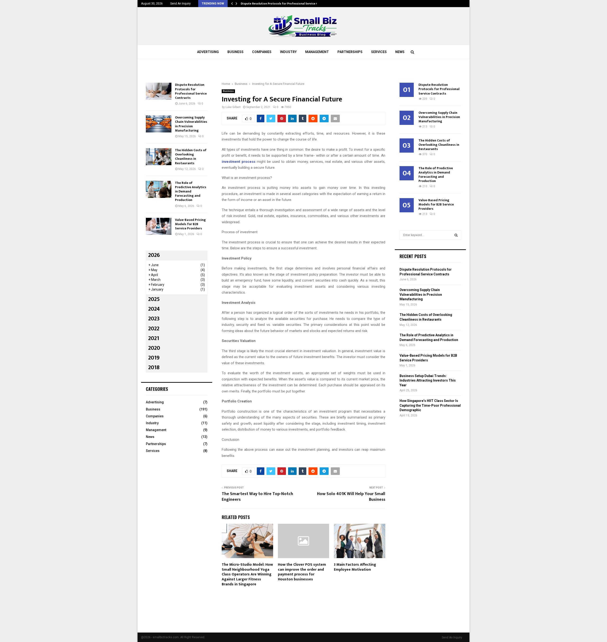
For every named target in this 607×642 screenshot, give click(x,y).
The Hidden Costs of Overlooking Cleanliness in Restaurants (191, 156)
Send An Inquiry (180, 3)
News (400, 52)
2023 (154, 318)
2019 (154, 358)
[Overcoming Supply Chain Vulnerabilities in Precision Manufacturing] (158, 123)
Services (379, 52)
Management (317, 52)
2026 (154, 255)
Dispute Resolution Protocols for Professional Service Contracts (285, 3)
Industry (288, 52)
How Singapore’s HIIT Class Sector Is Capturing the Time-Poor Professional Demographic (430, 405)
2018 (154, 367)
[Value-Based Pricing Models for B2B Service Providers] (158, 226)
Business (235, 52)
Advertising (208, 52)
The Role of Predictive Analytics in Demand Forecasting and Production (190, 191)
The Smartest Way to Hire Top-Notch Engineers (257, 496)
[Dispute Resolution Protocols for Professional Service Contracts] (158, 91)
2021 (153, 338)
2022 (153, 328)
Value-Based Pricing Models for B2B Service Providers (190, 224)
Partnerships (350, 52)
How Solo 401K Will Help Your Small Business (351, 496)
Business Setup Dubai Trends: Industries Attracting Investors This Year (428, 380)
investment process (238, 161)
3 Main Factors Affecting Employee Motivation (355, 567)
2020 (154, 348)
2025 (154, 299)
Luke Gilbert (233, 107)
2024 (154, 309)
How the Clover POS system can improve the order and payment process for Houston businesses (302, 572)
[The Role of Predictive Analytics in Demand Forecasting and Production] (158, 189)
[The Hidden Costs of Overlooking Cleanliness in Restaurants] (158, 156)
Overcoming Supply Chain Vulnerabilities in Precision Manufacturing (191, 124)
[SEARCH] (456, 235)
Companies (261, 52)
